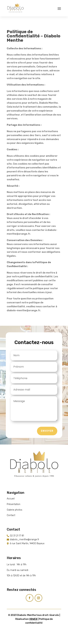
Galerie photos (14, 509)
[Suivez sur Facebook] (29, 598)
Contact (11, 515)
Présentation (13, 504)
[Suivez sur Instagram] (38, 598)
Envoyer (47, 431)
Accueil (11, 498)
